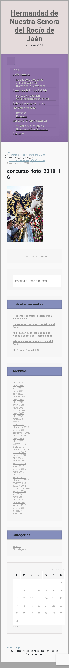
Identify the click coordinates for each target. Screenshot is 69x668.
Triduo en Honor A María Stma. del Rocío (33, 343)
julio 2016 (17, 494)
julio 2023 (17, 388)
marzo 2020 (19, 418)
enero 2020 (18, 424)
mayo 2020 (18, 413)
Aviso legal (14, 647)
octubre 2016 (19, 485)
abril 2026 (18, 382)
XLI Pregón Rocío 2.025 (26, 350)
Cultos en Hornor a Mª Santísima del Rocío (34, 326)
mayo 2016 (18, 496)
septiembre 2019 (21, 432)
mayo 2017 (18, 471)
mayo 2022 (18, 399)
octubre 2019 (19, 430)
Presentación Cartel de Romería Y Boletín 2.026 (32, 317)
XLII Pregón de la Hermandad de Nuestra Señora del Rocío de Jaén (32, 334)
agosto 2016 (19, 491)
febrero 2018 (19, 463)
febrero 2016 (19, 505)
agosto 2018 (19, 455)
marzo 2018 (19, 460)
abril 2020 (18, 416)
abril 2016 (18, 499)
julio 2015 (17, 510)
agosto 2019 (19, 435)
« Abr (15, 626)
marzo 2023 (19, 396)
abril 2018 (18, 457)
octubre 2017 (19, 469)
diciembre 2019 (21, 427)
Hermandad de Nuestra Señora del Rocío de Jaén (34, 26)
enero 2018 (18, 466)
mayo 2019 (18, 438)
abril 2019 (18, 441)
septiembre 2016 (21, 488)
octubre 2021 (19, 405)
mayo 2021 (18, 407)
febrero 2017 (19, 477)
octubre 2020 (19, 410)
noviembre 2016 (21, 483)
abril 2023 (18, 393)
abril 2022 (18, 402)
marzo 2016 (19, 502)
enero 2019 (18, 446)
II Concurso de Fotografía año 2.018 (27, 154)
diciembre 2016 (21, 480)
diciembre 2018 (21, 449)
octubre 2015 (19, 508)
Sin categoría (19, 549)
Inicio (9, 152)
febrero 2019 (19, 444)
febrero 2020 (19, 421)
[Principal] (11, 61)
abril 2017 (18, 474)
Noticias (17, 546)
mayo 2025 (18, 385)
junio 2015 (18, 513)
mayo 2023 (18, 391)
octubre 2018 (19, 452)
